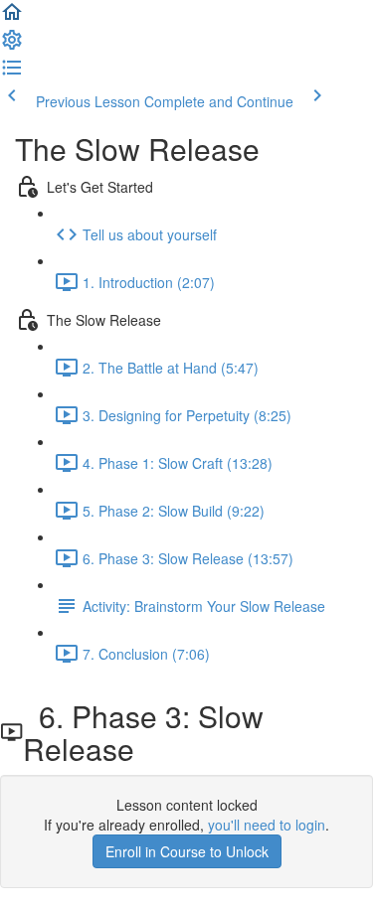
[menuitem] (12, 46)
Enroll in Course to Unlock (187, 851)
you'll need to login (266, 824)
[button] (12, 18)
